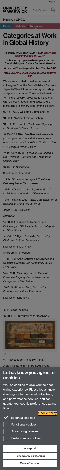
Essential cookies (22, 418)
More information (30, 463)
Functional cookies (24, 424)
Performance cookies (26, 438)
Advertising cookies (24, 431)
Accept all (30, 448)
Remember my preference (30, 455)
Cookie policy (47, 413)
